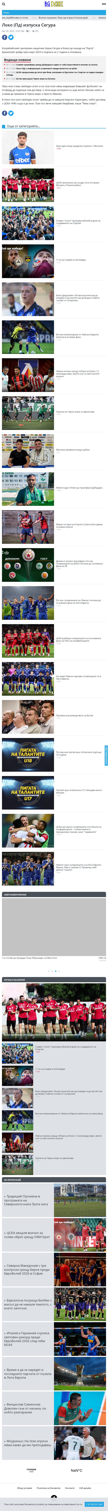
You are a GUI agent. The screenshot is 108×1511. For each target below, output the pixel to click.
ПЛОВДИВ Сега (54, 1470)
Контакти (70, 1488)
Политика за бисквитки (48, 1488)
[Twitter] (11, 37)
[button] (3, 4)
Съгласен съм (94, 1504)
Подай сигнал (106, 757)
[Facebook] (4, 37)
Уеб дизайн (85, 1488)
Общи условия (24, 1488)
